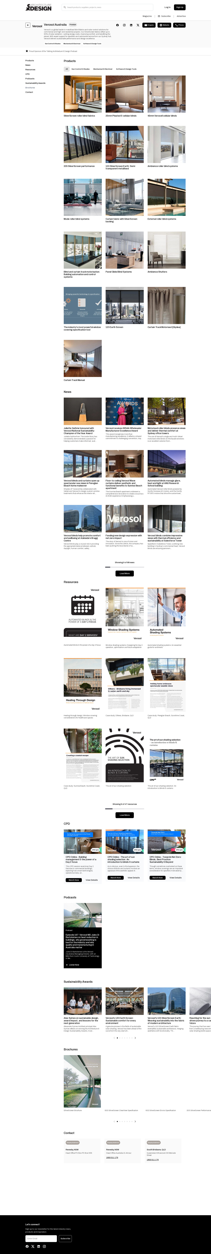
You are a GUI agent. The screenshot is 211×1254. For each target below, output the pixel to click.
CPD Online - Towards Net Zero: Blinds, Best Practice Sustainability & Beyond (166, 859)
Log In (167, 7)
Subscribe (166, 16)
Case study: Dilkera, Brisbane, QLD (120, 715)
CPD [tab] (27, 74)
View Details (92, 880)
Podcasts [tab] (29, 79)
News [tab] (27, 65)
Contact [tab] (29, 92)
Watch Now (74, 880)
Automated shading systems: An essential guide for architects (164, 646)
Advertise (181, 16)
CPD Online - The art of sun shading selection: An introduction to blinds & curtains (123, 859)
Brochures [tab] (30, 88)
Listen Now (74, 965)
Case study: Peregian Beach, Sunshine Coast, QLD (166, 717)
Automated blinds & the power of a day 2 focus (82, 645)
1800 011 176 (112, 1158)
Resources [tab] (30, 70)
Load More (125, 573)
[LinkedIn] (131, 25)
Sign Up (179, 7)
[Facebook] (117, 25)
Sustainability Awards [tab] (35, 83)
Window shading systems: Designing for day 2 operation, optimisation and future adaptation (124, 646)
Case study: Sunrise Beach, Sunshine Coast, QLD (82, 787)
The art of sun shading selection (118, 786)
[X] (138, 25)
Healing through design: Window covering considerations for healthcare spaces (80, 717)
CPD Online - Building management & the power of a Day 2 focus (81, 859)
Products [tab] (29, 61)
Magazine (147, 16)
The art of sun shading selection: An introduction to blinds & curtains (162, 787)
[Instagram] (124, 25)
